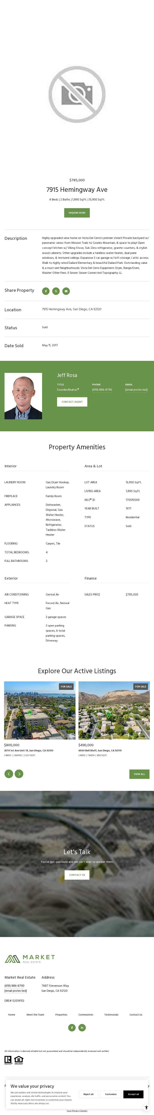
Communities (86, 1015)
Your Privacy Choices (77, 1111)
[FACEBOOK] (72, 1027)
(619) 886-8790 (102, 389)
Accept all (133, 1094)
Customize (110, 1094)
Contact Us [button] (77, 875)
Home (11, 1015)
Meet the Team (35, 1015)
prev (9, 774)
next (19, 774)
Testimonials (111, 1015)
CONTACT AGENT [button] (72, 402)
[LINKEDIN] (82, 1027)
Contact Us (136, 1015)
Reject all (88, 1094)
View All (139, 774)
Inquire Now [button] (77, 213)
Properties (61, 1015)
